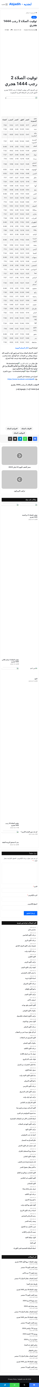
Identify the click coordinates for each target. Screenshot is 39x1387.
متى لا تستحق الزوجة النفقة (10, 842)
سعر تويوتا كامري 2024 (30, 1300)
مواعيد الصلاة (11, 429)
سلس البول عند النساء (30, 1345)
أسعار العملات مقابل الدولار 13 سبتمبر (25, 1356)
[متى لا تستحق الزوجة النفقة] (10, 835)
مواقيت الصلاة (19, 433)
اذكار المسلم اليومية (21, 348)
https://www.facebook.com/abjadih (20, 379)
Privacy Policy (12, 1379)
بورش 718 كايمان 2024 (30, 1334)
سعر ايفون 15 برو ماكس (29, 1273)
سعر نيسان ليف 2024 (30, 1306)
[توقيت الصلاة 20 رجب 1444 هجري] (10, 744)
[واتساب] (25, 439)
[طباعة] (10, 439)
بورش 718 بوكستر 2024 (29, 1328)
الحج (36, 679)
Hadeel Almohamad (29, 30)
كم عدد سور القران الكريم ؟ (29, 832)
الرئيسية (33, 13)
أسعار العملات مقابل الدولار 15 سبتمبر (25, 1278)
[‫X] (30, 439)
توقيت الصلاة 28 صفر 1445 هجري (27, 1361)
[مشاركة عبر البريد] (15, 439)
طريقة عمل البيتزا (32, 1284)
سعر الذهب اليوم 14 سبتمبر (29, 1323)
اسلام (27, 13)
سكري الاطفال (32, 1350)
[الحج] (28, 672)
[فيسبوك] (35, 439)
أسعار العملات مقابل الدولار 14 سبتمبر (25, 1312)
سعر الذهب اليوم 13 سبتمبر (29, 1367)
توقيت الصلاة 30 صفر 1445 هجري (27, 1289)
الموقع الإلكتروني (32, 904)
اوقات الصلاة (26, 429)
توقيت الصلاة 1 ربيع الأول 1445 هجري (26, 1262)
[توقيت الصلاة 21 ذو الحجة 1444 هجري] (28, 508)
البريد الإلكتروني (32, 895)
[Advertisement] (19, 52)
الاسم (35, 886)
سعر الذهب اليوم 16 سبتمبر (29, 1267)
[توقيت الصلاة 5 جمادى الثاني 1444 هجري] (10, 581)
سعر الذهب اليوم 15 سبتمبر (29, 1295)
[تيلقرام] (20, 439)
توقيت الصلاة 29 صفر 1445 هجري (27, 1317)
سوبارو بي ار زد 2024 (30, 1339)
